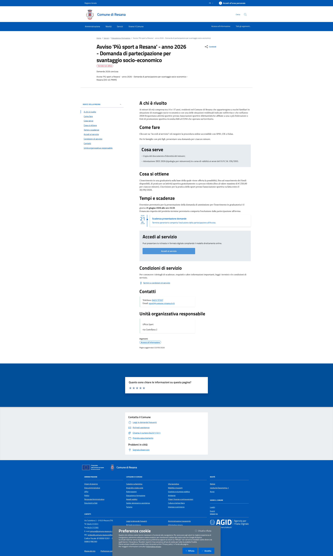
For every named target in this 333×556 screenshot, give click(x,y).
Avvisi (212, 491)
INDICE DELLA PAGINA (91, 104)
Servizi (106, 38)
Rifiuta (192, 550)
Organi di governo (91, 483)
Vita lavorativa (173, 483)
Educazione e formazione (120, 38)
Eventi (212, 511)
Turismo (129, 507)
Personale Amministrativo (94, 499)
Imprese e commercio (176, 507)
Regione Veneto (91, 3)
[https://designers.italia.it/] (229, 522)
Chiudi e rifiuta (206, 530)
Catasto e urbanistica (134, 483)
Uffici (86, 491)
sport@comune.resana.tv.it (162, 303)
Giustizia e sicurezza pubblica (179, 491)
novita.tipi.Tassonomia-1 (219, 487)
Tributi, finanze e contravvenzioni (180, 499)
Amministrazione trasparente (179, 521)
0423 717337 (157, 300)
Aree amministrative (92, 487)
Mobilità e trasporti (175, 487)
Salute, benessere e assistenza (138, 503)
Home (99, 38)
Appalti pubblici (131, 499)
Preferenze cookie (107, 551)
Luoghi (212, 507)
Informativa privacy (175, 525)
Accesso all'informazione (220, 26)
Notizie (212, 483)
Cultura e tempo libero (176, 503)
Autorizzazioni (131, 491)
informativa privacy (153, 546)
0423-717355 (92, 527)
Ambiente (171, 495)
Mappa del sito (89, 551)
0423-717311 (92, 523)
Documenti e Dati (90, 503)
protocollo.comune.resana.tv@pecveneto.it (104, 534)
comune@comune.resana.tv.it (101, 531)
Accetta (209, 550)
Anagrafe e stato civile (134, 487)
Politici (86, 495)
